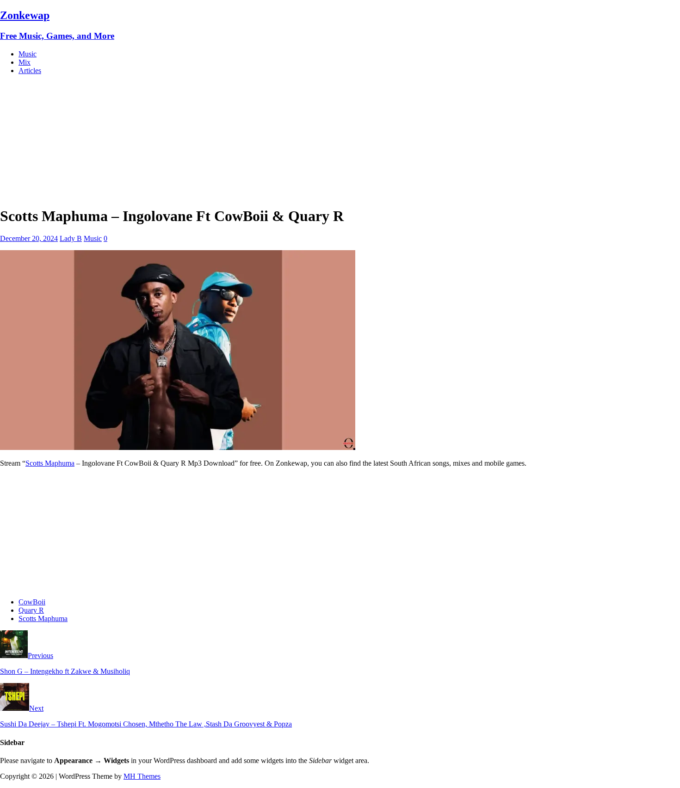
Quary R (31, 610)
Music (28, 54)
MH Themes (142, 776)
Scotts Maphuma (49, 463)
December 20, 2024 (29, 238)
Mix (25, 62)
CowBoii (32, 602)
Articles (30, 70)
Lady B (71, 238)
